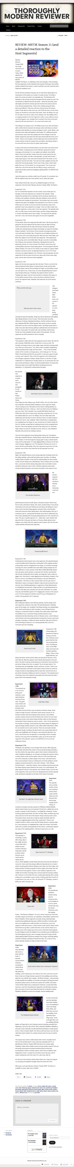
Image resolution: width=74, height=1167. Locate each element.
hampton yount (35, 1088)
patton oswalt (43, 1091)
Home (7, 26)
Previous (60, 35)
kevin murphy (37, 1089)
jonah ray (31, 1089)
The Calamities (32, 1140)
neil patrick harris (31, 1091)
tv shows (29, 1086)
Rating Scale (21, 26)
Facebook (8, 1133)
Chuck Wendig (32, 1142)
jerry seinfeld (47, 1088)
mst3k (50, 1089)
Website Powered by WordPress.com (36, 1161)
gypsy (29, 1088)
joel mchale (18, 1089)
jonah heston (25, 1089)
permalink (37, 1092)
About (13, 26)
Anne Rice (31, 1135)
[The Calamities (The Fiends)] (44, 1144)
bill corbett (48, 1086)
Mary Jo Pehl (45, 1089)
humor (41, 1088)
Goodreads (9, 1135)
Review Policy (31, 26)
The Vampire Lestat (33, 1134)
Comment (52, 1120)
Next (66, 35)
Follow (52, 1142)
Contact (40, 26)
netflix (37, 1091)
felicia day (24, 1088)
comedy (54, 1086)
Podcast (8, 30)
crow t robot (18, 1088)
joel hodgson (54, 1088)
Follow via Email (53, 1135)
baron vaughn (41, 1086)
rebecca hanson (51, 1091)
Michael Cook (23, 1092)
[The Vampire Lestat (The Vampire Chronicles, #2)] (44, 1138)
